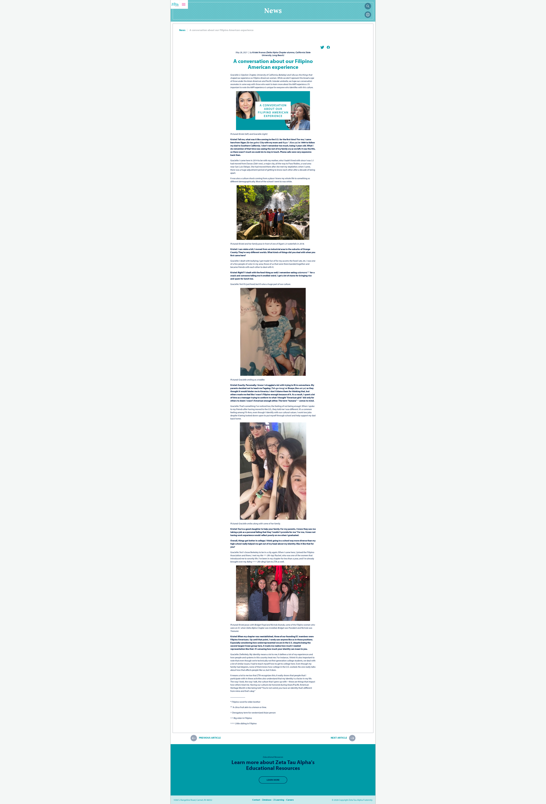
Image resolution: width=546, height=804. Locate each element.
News (182, 30)
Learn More (273, 779)
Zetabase (266, 799)
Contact (256, 799)
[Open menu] (183, 4)
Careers (290, 799)
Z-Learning (278, 799)
